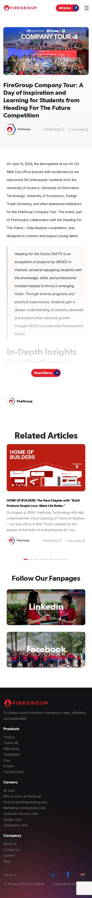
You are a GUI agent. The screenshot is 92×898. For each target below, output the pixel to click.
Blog (6, 861)
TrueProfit (10, 743)
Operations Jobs (15, 825)
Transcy (9, 737)
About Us (10, 844)
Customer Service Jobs (20, 813)
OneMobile (11, 754)
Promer (8, 766)
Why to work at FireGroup (22, 796)
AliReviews (11, 749)
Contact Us (11, 850)
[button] (25, 559)
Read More (43, 373)
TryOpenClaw (13, 772)
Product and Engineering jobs (25, 802)
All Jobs (65, 8)
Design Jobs (12, 819)
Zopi (6, 760)
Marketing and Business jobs (24, 808)
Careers (9, 855)
